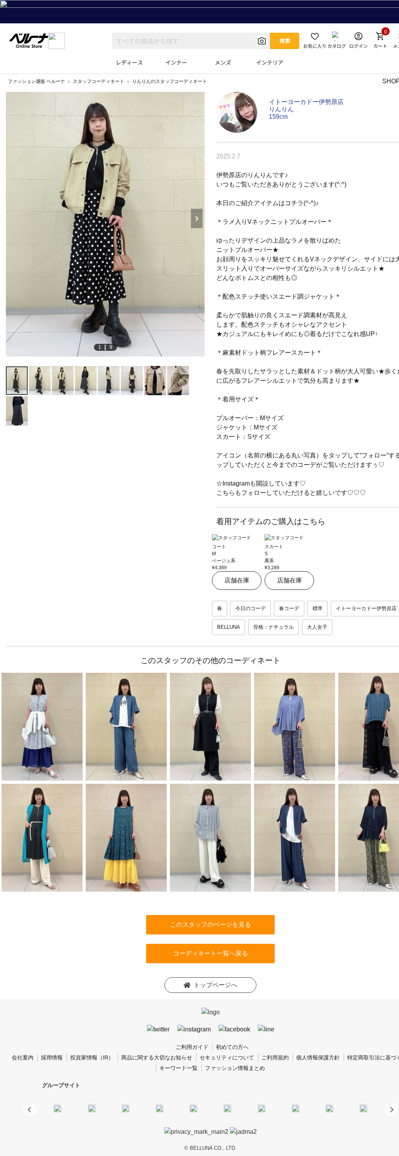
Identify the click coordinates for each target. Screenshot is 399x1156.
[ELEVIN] (160, 1108)
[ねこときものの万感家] (125, 1108)
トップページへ (215, 985)
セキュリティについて (227, 1057)
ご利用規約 (275, 1057)
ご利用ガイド (192, 1047)
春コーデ (289, 608)
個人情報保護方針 (318, 1057)
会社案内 (23, 1057)
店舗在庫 (236, 580)
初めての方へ (232, 1047)
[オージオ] (295, 1108)
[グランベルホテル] (194, 1108)
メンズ (223, 62)
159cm (278, 116)
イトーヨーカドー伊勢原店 (306, 102)
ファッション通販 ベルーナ (36, 81)
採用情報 (52, 1057)
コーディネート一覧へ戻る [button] (210, 953)
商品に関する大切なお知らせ (156, 1057)
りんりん (281, 109)
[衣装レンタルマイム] (58, 1108)
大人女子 (317, 627)
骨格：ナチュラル (273, 627)
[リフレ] (363, 1108)
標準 (317, 608)
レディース (129, 62)
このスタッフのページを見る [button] (210, 924)
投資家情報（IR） (92, 1057)
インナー (176, 62)
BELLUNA (228, 627)
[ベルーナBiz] (91, 1108)
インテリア (269, 62)
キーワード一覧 (178, 1068)
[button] (391, 1109)
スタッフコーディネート (98, 81)
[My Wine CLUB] (261, 1108)
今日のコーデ (250, 608)
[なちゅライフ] (330, 1108)
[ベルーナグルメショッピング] (227, 1108)
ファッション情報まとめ (235, 1068)
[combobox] (191, 41)
